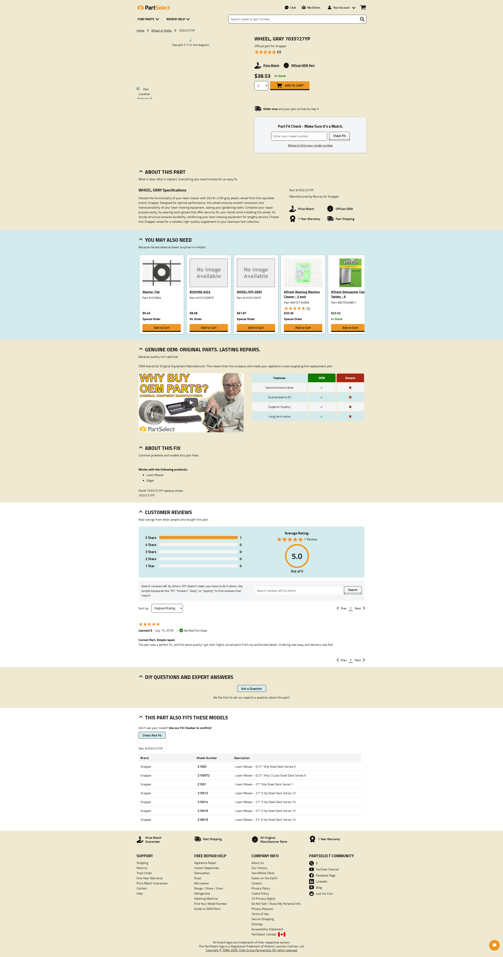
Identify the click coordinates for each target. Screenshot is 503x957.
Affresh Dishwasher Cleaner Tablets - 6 (350, 294)
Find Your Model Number (210, 903)
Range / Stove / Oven (208, 888)
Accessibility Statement (267, 929)
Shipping (142, 863)
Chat (293, 7)
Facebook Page (325, 875)
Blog (319, 887)
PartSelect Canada (264, 934)
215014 (202, 801)
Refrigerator (202, 893)
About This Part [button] (165, 172)
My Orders (313, 7)
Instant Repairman (206, 868)
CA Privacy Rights (263, 898)
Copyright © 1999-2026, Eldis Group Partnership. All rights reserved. (251, 950)
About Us (258, 863)
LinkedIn (321, 881)
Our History (259, 868)
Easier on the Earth (264, 878)
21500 (201, 766)
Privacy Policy (261, 888)
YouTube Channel (327, 869)
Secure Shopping (263, 919)
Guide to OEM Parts (207, 909)
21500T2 (203, 775)
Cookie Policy (260, 893)
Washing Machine (206, 898)
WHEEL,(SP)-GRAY (249, 291)
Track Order (144, 873)
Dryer (198, 878)
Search (352, 589)
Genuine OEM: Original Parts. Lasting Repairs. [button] (202, 349)
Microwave (201, 883)
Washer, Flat (151, 291)
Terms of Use (260, 914)
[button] (149, 19)
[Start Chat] (494, 945)
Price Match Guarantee (152, 883)
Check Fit (339, 135)
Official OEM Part (303, 65)
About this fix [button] (163, 448)
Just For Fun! (324, 893)
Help (140, 893)
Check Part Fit (152, 735)
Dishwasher (202, 873)
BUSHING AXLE (200, 291)
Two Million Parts (263, 873)
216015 (202, 819)
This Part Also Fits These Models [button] (186, 717)
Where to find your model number (310, 145)
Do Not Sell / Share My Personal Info (276, 903)
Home (140, 30)
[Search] (362, 19)
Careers (257, 883)
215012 (202, 793)
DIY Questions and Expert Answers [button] (189, 677)
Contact (142, 888)
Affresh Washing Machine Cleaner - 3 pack (302, 294)
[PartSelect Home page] (153, 7)
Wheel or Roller (161, 30)
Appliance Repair (205, 863)
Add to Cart (294, 85)
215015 (202, 810)
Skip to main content (251, 33)
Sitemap (257, 924)
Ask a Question (251, 688)
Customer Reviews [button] (168, 512)
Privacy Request (262, 909)
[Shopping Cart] (363, 7)
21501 (201, 784)
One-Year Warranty (150, 878)
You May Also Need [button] (168, 240)
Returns (142, 868)
